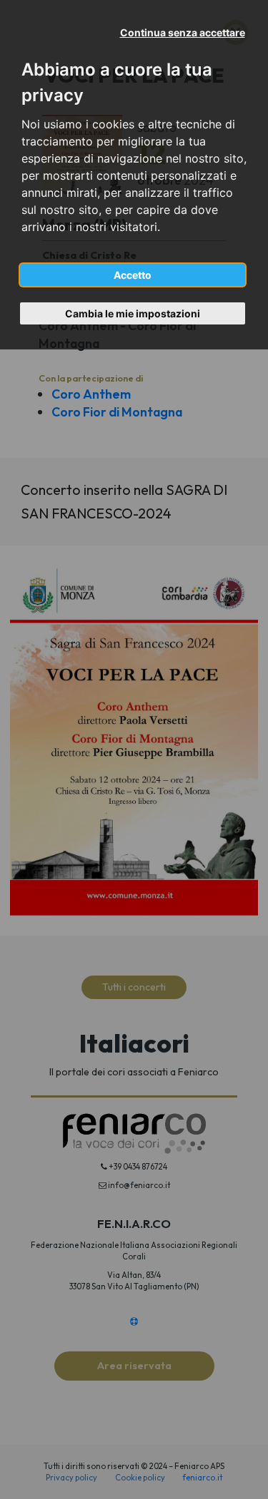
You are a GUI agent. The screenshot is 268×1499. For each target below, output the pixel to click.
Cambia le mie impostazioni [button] (132, 313)
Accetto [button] (133, 275)
